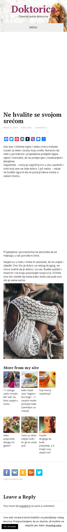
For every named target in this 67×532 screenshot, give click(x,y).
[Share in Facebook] (6, 472)
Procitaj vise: (54, 525)
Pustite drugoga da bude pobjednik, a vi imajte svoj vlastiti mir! (46, 444)
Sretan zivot (26, 127)
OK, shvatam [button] (10, 526)
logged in (25, 506)
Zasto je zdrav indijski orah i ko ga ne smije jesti (29, 440)
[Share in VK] (15, 472)
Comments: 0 (41, 127)
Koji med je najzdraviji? (45, 392)
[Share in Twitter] (39, 472)
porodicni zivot (16, 479)
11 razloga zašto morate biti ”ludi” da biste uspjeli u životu (10, 397)
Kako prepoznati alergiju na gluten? (9, 440)
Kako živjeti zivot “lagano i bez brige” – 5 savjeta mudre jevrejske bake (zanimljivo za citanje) (28, 400)
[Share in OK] (23, 472)
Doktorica (33, 9)
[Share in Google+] (31, 472)
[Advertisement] (33, 76)
